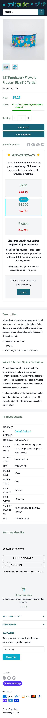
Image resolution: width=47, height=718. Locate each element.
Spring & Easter (22, 431)
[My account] (32, 4)
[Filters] (5, 564)
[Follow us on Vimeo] (14, 678)
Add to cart (23, 127)
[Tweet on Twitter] (38, 144)
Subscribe (11, 656)
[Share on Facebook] (28, 144)
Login (23, 292)
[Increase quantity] (28, 118)
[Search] (41, 12)
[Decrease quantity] (15, 118)
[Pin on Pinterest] (33, 144)
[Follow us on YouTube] (9, 678)
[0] (42, 4)
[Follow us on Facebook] (4, 678)
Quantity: (7, 118)
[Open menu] (4, 5)
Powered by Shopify (11, 712)
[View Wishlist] (37, 4)
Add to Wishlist (23, 134)
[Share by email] (42, 144)
